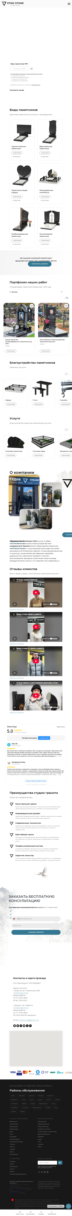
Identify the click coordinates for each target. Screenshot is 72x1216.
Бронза (40, 1146)
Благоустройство (45, 1118)
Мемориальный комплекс (16, 1141)
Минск (13, 1095)
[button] (39, 264)
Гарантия (12, 1169)
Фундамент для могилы (44, 1129)
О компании (15, 1158)
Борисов (31, 1095)
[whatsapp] (24, 1025)
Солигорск (25, 1107)
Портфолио (13, 1161)
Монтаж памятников (43, 1126)
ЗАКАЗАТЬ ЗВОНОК (36, 932)
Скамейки (63, 400)
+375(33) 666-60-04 (17, 549)
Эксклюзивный (14, 1154)
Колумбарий (13, 1136)
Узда (56, 1107)
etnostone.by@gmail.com (28, 1020)
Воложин (50, 1095)
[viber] (17, 1025)
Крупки (40, 1099)
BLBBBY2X (15, 1193)
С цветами (12, 1149)
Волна (11, 1131)
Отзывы (12, 1164)
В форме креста (14, 1126)
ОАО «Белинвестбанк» (19, 1189)
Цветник (12, 1151)
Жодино (22, 1111)
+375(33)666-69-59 (35, 85)
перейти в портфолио (17, 609)
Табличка (12, 1146)
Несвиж (33, 1103)
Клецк (23, 1099)
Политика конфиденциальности (18, 1174)
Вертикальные (13, 1121)
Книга (11, 1134)
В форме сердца (14, 1129)
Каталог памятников (18, 1118)
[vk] (30, 1025)
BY (13, 1188)
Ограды (8, 400)
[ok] (27, 1025)
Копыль (32, 1099)
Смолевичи (14, 1107)
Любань (57, 1099)
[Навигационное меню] (69, 4)
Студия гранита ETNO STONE (45, 1181)
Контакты (12, 1171)
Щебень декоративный (44, 1134)
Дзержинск (14, 1099)
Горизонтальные (14, 1124)
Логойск (48, 1099)
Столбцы (47, 1107)
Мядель (24, 1103)
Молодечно (14, 1103)
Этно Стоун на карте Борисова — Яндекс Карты (36, 784)
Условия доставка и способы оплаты (47, 1131)
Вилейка (40, 1095)
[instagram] (14, 1025)
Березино (22, 1095)
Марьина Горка (43, 1103)
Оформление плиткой (43, 1124)
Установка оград (39, 451)
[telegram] (21, 1025)
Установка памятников (13, 451)
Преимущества (13, 1166)
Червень (13, 1111)
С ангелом (12, 1144)
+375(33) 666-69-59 (17, 544)
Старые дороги (36, 1107)
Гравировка (41, 1136)
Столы (35, 400)
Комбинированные (15, 1139)
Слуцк (53, 1103)
